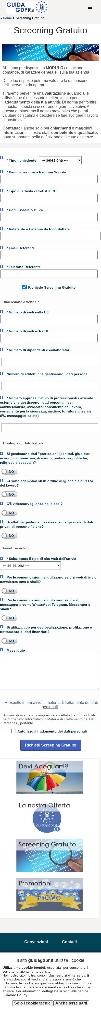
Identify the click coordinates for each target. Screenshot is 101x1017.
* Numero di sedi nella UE (27, 312)
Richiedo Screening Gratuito (51, 287)
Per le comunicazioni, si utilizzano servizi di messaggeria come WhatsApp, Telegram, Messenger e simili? (45, 604)
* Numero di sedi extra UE (27, 331)
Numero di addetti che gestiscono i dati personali (47, 374)
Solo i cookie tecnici (32, 1003)
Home (7, 18)
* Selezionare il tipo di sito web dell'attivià (41, 559)
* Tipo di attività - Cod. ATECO (31, 191)
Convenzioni (36, 942)
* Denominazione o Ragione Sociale (36, 172)
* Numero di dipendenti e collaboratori (38, 350)
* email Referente (20, 248)
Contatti (69, 942)
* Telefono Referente (23, 267)
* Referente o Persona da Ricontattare (38, 229)
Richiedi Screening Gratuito (50, 745)
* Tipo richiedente (21, 160)
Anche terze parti (71, 1003)
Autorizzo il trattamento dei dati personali (51, 731)
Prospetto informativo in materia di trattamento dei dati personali (51, 704)
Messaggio (15, 650)
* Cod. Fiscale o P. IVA (24, 210)
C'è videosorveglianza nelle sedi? (34, 504)
